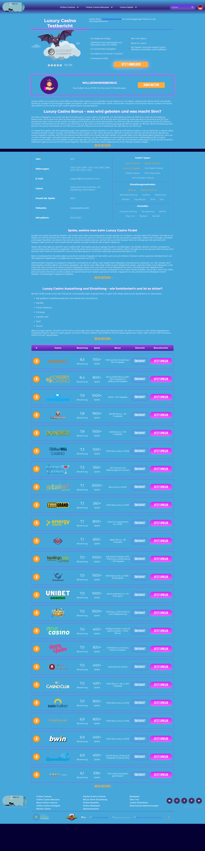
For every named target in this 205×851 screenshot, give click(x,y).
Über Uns (134, 799)
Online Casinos (67, 7)
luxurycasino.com (79, 208)
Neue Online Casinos (46, 803)
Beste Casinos (152, 163)
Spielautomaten (91, 809)
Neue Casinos (133, 163)
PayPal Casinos (149, 190)
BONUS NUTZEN (151, 85)
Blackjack (134, 796)
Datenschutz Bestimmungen (144, 806)
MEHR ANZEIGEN (102, 146)
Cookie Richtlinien (139, 803)
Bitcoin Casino (43, 809)
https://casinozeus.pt (112, 19)
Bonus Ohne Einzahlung (95, 799)
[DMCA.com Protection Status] (169, 819)
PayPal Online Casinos (94, 796)
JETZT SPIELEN (161, 361)
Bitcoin (132, 190)
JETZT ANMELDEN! (131, 64)
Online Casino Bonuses (97, 7)
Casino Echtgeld (131, 168)
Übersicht (140, 361)
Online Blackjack (91, 806)
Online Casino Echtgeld (48, 806)
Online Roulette (91, 803)
